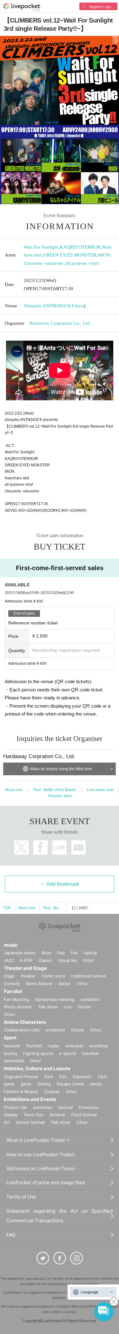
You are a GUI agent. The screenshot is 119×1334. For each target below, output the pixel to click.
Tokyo (77, 305)
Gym (48, 1076)
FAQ (10, 1235)
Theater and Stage (25, 968)
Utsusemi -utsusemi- (44, 263)
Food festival (84, 1114)
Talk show (48, 1006)
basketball (14, 1060)
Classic (45, 960)
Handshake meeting (55, 999)
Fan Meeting (16, 999)
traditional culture (88, 975)
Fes (74, 952)
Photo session (18, 1006)
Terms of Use (21, 1197)
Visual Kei (67, 960)
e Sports (67, 1053)
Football (34, 1045)
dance (64, 983)
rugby (53, 1045)
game (26, 1083)
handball (90, 1053)
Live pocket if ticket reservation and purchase (21, 7)
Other (88, 960)
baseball (12, 1045)
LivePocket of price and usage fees (45, 1182)
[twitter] (42, 1258)
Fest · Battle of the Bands (54, 790)
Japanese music (20, 952)
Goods (84, 1006)
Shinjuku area (60, 796)
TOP (7, 908)
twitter (21, 847)
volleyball (74, 1045)
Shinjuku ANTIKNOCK (47, 305)
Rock (46, 952)
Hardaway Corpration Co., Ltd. (60, 323)
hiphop (90, 952)
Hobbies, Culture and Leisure (37, 1068)
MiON (104, 254)
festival (65, 1107)
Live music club (100, 790)
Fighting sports (38, 1053)
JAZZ (9, 960)
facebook (40, 847)
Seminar (57, 1114)
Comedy (12, 983)
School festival (30, 1122)
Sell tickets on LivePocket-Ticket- (41, 1168)
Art (7, 1122)
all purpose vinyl (82, 263)
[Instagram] (76, 1258)
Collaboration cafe (22, 1029)
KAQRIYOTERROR (80, 247)
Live (68, 1006)
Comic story (53, 975)
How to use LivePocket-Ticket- (41, 1154)
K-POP (26, 960)
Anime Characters (25, 1022)
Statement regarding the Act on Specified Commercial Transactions (59, 1216)
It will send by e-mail (78, 847)
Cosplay (52, 1091)
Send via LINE (59, 847)
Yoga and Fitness (21, 1076)
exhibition (90, 999)
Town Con (33, 1114)
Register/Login (100, 7)
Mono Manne (39, 983)
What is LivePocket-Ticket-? (37, 1140)
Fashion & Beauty (21, 1091)
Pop (61, 952)
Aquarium (82, 1076)
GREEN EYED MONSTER (69, 254)
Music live (14, 790)
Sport (10, 1038)
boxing (10, 1053)
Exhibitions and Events (30, 1099)
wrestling (98, 1045)
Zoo (63, 1076)
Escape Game (70, 1083)
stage (9, 975)
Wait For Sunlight (41, 247)
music (11, 945)
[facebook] (59, 1258)
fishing (44, 1083)
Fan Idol (13, 991)
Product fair (15, 1107)
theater (28, 975)
